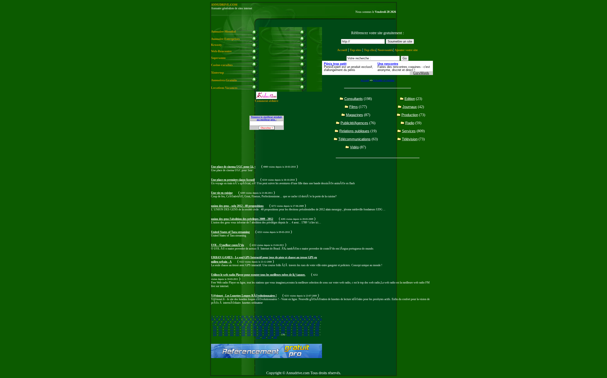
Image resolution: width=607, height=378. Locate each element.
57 (233, 321)
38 (257, 319)
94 (290, 324)
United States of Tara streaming (230, 232)
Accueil (342, 50)
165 (254, 334)
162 (237, 334)
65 (269, 321)
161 (232, 334)
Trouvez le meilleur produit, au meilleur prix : (266, 118)
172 (294, 334)
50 (311, 319)
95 (294, 324)
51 (316, 319)
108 (254, 327)
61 (251, 321)
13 (256, 316)
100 (317, 324)
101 (214, 327)
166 (260, 334)
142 (232, 332)
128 (260, 329)
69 (287, 321)
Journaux (409, 107)
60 (246, 321)
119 (317, 327)
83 (240, 324)
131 (277, 329)
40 (266, 319)
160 (226, 334)
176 (317, 334)
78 (218, 324)
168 (271, 334)
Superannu (218, 58)
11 (247, 316)
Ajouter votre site (406, 50)
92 (281, 324)
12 (251, 316)
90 (272, 324)
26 (314, 316)
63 (260, 321)
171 (288, 334)
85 (249, 324)
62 (255, 321)
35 (244, 319)
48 (302, 319)
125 (243, 329)
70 (291, 321)
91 (276, 324)
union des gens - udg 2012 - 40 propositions (237, 206)
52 (320, 319)
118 (311, 327)
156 (311, 332)
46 (293, 319)
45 (289, 319)
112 (277, 327)
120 (214, 329)
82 (236, 324)
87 (258, 324)
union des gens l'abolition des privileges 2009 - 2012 (242, 219)
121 (220, 329)
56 (228, 321)
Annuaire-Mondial (223, 31)
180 (275, 337)
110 (266, 327)
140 (220, 332)
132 (283, 329)
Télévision (410, 139)
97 (303, 324)
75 (314, 321)
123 (232, 329)
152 (288, 332)
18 (278, 316)
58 (237, 321)
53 (215, 321)
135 (300, 329)
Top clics (370, 50)
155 (306, 332)
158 (214, 334)
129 (266, 329)
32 (230, 319)
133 (288, 329)
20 (287, 316)
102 (220, 327)
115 (294, 327)
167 (266, 334)
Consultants (353, 99)
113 (283, 327)
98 (308, 324)
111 (271, 327)
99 (312, 324)
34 (239, 319)
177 (258, 337)
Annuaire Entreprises (225, 39)
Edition (410, 99)
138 (317, 329)
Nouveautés (385, 50)
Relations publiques (354, 131)
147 (260, 332)
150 (277, 332)
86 (254, 324)
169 (277, 334)
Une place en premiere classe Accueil (233, 179)
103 (226, 327)
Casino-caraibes (222, 65)
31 (226, 319)
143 (237, 332)
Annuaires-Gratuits (224, 80)
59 (242, 321)
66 (273, 321)
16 (269, 316)
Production (409, 115)
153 (294, 332)
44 (284, 319)
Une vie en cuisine (222, 192)
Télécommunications (354, 139)
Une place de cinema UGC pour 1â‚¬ (233, 166)
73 (305, 321)
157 (317, 332)
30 (221, 319)
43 (280, 319)
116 (300, 327)
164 (249, 334)
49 (307, 319)
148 (266, 332)
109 (260, 327)
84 (245, 324)
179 (269, 337)
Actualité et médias (384, 80)
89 (267, 324)
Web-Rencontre (221, 51)
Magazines (354, 115)
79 (222, 324)
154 (300, 332)
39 (262, 319)
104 (232, 327)
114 (288, 327)
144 (243, 332)
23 (301, 316)
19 (283, 316)
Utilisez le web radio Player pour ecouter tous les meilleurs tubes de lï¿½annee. (258, 274)
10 (242, 316)
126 (249, 329)
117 (306, 327)
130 (271, 329)
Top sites (355, 50)
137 (311, 329)
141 (226, 332)
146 (254, 332)
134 (294, 329)
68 (282, 321)
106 (243, 327)
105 (237, 327)
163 (243, 334)
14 (260, 316)
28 (212, 319)
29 (217, 319)
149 (271, 332)
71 (296, 321)
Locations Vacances (224, 88)
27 (319, 316)
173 (300, 334)
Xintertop (217, 72)
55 (224, 321)
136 (306, 329)
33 (235, 319)
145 (249, 332)
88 (263, 324)
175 (311, 334)
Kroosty (216, 45)
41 (271, 319)
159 (220, 334)
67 (278, 321)
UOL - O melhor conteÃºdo (227, 245)
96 (299, 324)
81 (231, 324)
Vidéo (354, 147)
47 (298, 319)
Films (353, 107)
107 (249, 327)
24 (305, 316)
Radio (409, 123)
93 (285, 324)
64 (264, 321)
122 (226, 329)
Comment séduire (266, 101)
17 (274, 316)
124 (237, 329)
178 (264, 337)
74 (309, 321)
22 (296, 316)
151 (283, 332)
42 (275, 319)
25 (310, 316)
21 (292, 316)
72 (300, 321)
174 (306, 334)
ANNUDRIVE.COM (224, 4)
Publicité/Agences (354, 123)
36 (248, 319)
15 (265, 316)
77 (213, 324)
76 (318, 321)
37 (253, 319)
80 (227, 324)
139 (214, 332)
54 (219, 321)
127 (254, 329)
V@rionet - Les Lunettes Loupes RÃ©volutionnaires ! (244, 295)
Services (409, 131)
